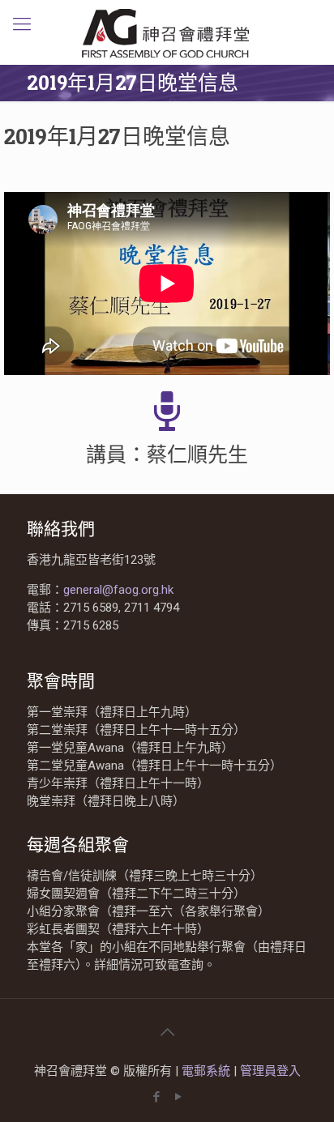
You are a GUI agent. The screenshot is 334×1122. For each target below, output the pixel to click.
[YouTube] (177, 1097)
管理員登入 (270, 1071)
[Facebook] (156, 1097)
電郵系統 (207, 1071)
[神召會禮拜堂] (167, 32)
